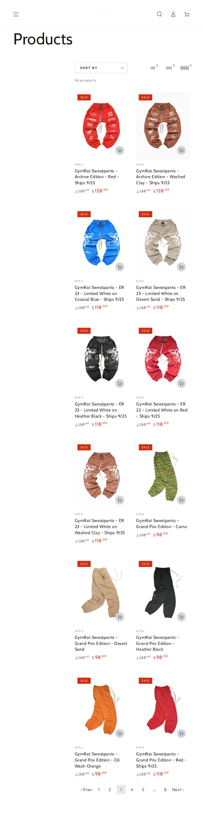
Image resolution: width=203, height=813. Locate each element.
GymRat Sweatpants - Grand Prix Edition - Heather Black (157, 643)
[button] (159, 14)
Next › (178, 789)
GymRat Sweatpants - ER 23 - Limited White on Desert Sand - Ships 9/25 (161, 293)
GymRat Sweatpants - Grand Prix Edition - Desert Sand (101, 643)
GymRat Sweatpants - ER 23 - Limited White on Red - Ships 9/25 (161, 410)
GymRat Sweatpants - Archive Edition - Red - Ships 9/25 (97, 177)
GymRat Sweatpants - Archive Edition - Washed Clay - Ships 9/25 (160, 177)
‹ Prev (86, 789)
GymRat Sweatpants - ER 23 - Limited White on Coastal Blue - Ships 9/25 (99, 293)
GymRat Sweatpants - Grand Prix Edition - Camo (161, 523)
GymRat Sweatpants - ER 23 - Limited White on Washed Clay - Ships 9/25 (100, 526)
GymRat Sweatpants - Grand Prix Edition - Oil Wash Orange (97, 760)
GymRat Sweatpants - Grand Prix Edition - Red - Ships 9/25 (161, 760)
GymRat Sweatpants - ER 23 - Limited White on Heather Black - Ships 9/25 (101, 410)
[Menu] (16, 14)
